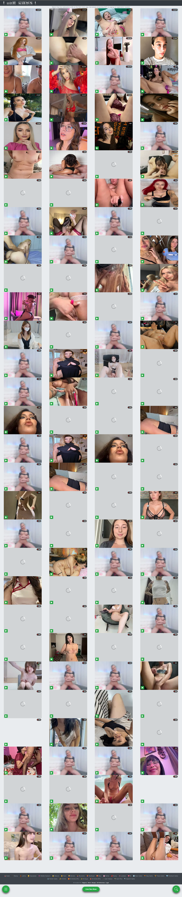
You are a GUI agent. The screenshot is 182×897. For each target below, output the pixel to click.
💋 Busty (114, 876)
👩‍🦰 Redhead (90, 876)
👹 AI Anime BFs (95, 879)
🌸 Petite (106, 876)
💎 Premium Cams (172, 876)
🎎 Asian (7, 876)
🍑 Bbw (98, 876)
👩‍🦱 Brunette (81, 876)
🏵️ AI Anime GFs (73, 879)
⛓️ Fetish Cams (52, 879)
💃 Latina (23, 876)
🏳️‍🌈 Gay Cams (148, 876)
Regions (84, 882)
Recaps (94, 882)
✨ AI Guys (84, 879)
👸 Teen (63, 876)
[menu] (5, 889)
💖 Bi (129, 876)
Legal (107, 882)
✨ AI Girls (62, 879)
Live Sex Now (91, 889)
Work (89, 882)
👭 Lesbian (122, 876)
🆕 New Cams (137, 876)
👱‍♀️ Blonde (71, 876)
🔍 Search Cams (129, 879)
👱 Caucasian (32, 876)
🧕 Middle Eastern (44, 876)
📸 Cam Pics (118, 879)
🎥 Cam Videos (107, 879)
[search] (176, 889)
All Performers (101, 882)
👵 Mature (55, 876)
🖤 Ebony (15, 876)
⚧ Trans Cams (159, 876)
